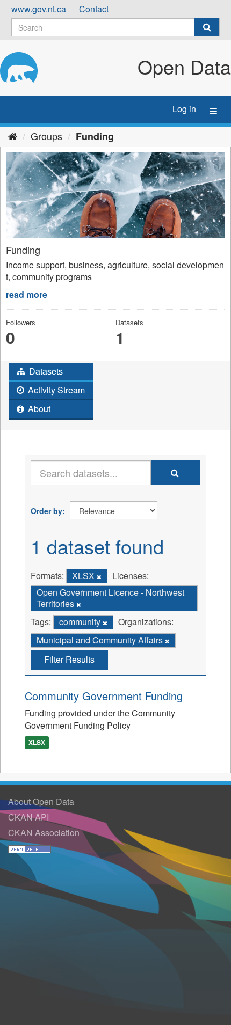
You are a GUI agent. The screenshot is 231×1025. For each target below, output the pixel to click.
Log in (184, 108)
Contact (94, 9)
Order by (46, 511)
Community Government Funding (104, 696)
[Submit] (206, 27)
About (38, 408)
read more (26, 294)
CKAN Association (44, 832)
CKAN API (28, 817)
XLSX (36, 743)
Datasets (45, 371)
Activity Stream (55, 390)
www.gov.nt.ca (38, 9)
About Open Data (41, 801)
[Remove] (99, 576)
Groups (46, 136)
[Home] (12, 136)
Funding (95, 136)
